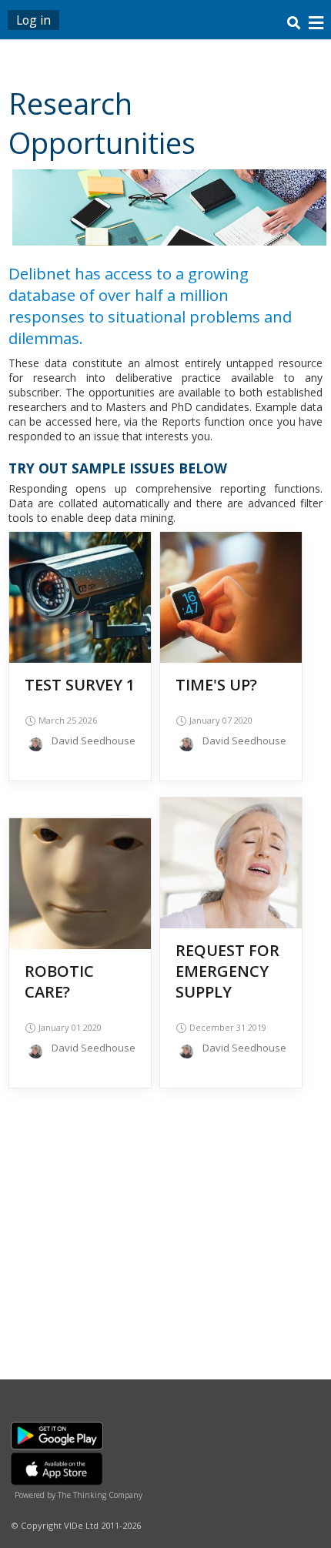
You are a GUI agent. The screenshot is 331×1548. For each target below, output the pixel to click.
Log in (33, 20)
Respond (80, 608)
